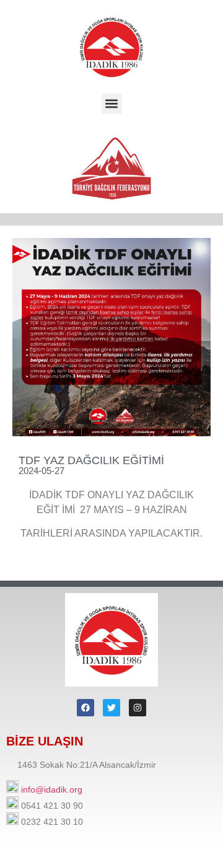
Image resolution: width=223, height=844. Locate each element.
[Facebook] (85, 707)
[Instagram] (137, 707)
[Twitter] (111, 707)
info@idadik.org (51, 789)
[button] (112, 104)
